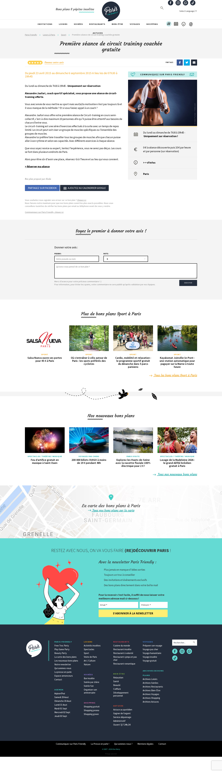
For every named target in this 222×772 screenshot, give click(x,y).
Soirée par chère (91, 682)
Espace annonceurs (63, 675)
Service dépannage (122, 717)
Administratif (119, 720)
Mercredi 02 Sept (62, 712)
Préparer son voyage (152, 645)
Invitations (45, 24)
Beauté (116, 685)
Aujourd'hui (59, 693)
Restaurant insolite (122, 649)
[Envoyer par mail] (194, 62)
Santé (116, 681)
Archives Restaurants (153, 686)
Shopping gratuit (92, 706)
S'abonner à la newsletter (133, 613)
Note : (106, 254)
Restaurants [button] (97, 24)
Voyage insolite (150, 656)
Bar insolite (89, 678)
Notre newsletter (62, 664)
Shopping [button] (152, 24)
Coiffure (117, 688)
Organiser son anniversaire (90, 691)
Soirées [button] (78, 24)
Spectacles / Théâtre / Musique (45, 456)
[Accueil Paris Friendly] (111, 9)
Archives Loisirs (150, 679)
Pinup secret (111, 753)
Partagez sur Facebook (42, 188)
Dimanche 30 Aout (62, 701)
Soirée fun (89, 685)
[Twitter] (187, 62)
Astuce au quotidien (122, 709)
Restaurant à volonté (123, 653)
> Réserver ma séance (37, 166)
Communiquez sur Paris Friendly (71, 743)
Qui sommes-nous (62, 668)
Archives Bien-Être (151, 690)
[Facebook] (180, 62)
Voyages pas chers (89, 456)
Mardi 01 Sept (60, 708)
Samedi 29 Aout (61, 697)
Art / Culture (89, 660)
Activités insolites (92, 645)
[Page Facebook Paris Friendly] (170, 3)
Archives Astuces (151, 701)
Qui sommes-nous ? (123, 743)
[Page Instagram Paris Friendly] (178, 3)
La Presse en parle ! (100, 743)
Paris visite (133, 456)
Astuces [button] (98, 33)
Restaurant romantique (124, 663)
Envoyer (188, 283)
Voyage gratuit (150, 660)
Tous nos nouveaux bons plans (177, 474)
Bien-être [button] (117, 24)
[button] (168, 24)
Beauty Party (60, 653)
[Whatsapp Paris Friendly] (185, 3)
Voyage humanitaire (152, 653)
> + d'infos (149, 162)
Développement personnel (121, 694)
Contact (58, 679)
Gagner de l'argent (122, 713)
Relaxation (118, 677)
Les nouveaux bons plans (66, 660)
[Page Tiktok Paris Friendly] (193, 3)
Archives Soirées (150, 682)
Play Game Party (61, 649)
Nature (87, 664)
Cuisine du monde (121, 645)
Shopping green (91, 714)
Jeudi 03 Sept (60, 716)
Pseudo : (57, 254)
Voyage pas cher (150, 649)
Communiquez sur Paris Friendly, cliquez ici (44, 212)
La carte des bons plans (65, 656)
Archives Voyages (151, 694)
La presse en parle (63, 672)
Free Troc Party (61, 645)
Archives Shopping (151, 698)
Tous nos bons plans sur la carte (113, 510)
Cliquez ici (81, 200)
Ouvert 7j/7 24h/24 (121, 724)
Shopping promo (91, 710)
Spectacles (89, 649)
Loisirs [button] (63, 24)
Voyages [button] (135, 24)
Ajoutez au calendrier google (87, 188)
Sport (44, 354)
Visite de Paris (90, 656)
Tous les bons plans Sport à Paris (175, 375)
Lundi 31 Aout (60, 704)
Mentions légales (145, 743)
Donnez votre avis (54, 62)
